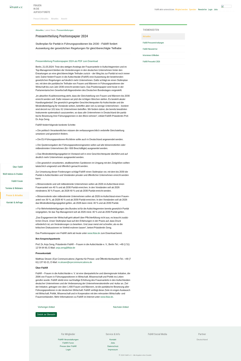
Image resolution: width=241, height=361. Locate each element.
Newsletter (202, 9)
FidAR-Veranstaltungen (68, 339)
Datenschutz (112, 346)
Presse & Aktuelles (14, 195)
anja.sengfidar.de (65, 248)
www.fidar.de (93, 233)
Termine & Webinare (14, 188)
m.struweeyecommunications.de (75, 262)
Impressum (113, 349)
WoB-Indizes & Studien (13, 174)
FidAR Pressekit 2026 (151, 61)
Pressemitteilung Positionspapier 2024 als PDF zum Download (67, 61)
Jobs (216, 9)
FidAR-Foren (68, 343)
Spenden (192, 9)
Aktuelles (54, 19)
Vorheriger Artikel (46, 307)
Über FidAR (18, 167)
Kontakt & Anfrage (14, 202)
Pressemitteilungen (65, 30)
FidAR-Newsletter (150, 49)
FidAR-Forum (17, 181)
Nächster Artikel (121, 307)
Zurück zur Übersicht (46, 314)
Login (210, 9)
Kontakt (112, 339)
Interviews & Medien (151, 55)
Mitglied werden (181, 9)
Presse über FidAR (68, 346)
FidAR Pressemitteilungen (153, 42)
